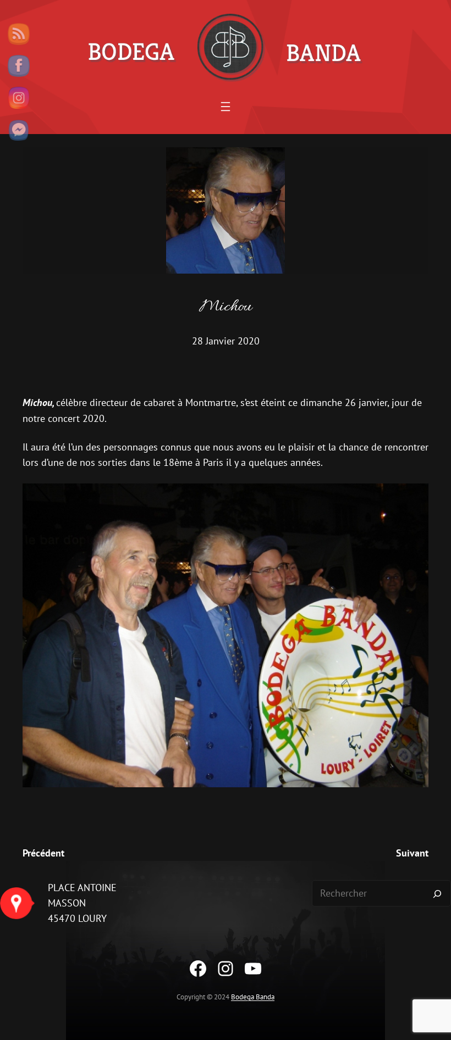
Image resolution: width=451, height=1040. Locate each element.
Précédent (43, 853)
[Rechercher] (437, 893)
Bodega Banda (252, 997)
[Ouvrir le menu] (225, 106)
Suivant (412, 853)
